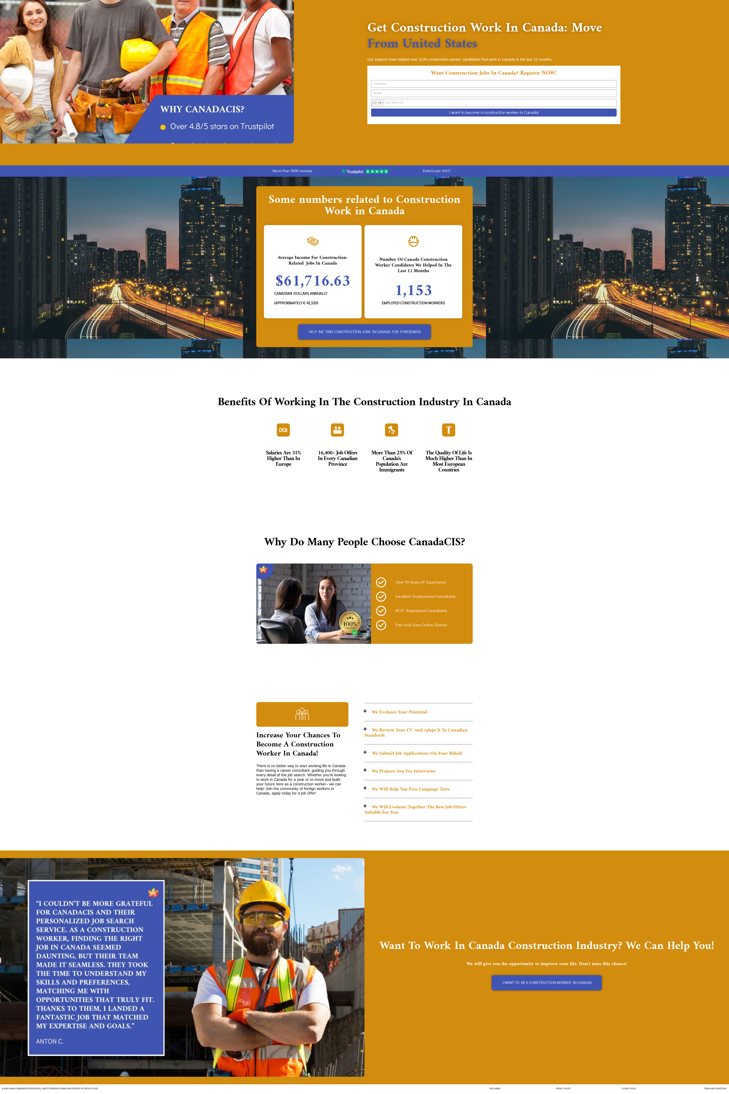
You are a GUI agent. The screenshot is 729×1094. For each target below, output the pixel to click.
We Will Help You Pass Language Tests (411, 789)
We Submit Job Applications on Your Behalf (417, 753)
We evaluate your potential (399, 712)
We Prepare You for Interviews (404, 771)
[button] (418, 712)
